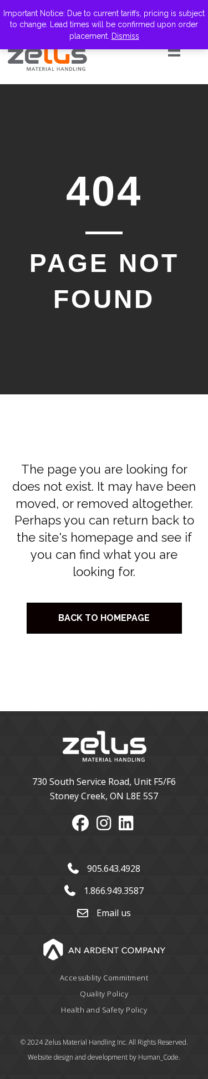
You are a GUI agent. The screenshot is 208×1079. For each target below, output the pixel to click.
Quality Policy (104, 994)
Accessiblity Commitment (104, 978)
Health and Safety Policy (104, 1010)
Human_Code (158, 1057)
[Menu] (161, 50)
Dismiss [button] (125, 36)
